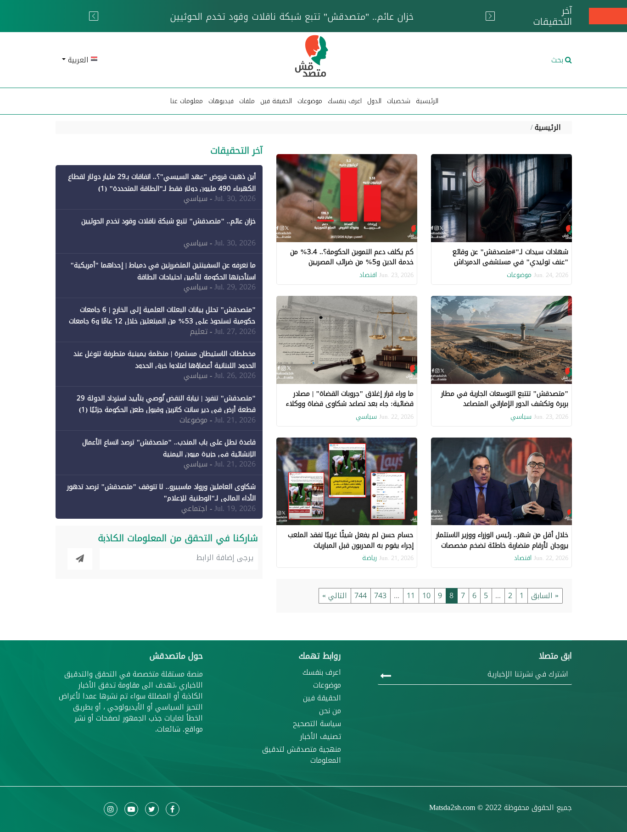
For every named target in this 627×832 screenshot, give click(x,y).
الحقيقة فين (276, 101)
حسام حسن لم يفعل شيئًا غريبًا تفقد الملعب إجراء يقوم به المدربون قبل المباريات (351, 540)
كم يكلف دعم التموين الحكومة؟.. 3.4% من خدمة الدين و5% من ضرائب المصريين (352, 257)
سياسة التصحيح (317, 723)
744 (360, 595)
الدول (374, 101)
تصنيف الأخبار (320, 736)
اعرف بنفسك (345, 101)
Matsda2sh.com (452, 807)
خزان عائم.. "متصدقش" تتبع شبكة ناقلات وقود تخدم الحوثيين (168, 221)
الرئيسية (427, 101)
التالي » (334, 595)
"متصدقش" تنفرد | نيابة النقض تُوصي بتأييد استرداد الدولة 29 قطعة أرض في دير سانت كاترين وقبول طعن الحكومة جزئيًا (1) (166, 404)
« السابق (545, 595)
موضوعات (519, 275)
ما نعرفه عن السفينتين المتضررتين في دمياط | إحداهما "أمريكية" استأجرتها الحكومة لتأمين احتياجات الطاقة (163, 271)
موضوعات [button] (309, 101)
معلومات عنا (186, 101)
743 (380, 595)
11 (411, 595)
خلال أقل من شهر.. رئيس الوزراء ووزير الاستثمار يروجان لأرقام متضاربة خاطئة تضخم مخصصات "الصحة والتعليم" (502, 545)
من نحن (330, 710)
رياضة (369, 558)
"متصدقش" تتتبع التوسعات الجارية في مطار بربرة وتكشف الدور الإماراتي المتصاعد (504, 398)
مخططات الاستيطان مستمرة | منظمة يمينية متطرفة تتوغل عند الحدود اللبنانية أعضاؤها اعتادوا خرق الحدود (164, 359)
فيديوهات (221, 101)
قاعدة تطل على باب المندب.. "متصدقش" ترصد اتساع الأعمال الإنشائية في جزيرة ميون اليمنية (169, 448)
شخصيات (398, 101)
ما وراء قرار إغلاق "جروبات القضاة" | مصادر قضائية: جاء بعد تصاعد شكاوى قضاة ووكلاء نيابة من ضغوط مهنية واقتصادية (350, 404)
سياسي (521, 416)
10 (426, 595)
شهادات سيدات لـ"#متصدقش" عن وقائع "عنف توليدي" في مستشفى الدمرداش (510, 257)
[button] (139, 60)
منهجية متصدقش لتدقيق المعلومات (301, 755)
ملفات (247, 101)
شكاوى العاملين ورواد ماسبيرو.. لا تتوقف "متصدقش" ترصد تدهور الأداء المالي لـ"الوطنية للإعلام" (161, 492)
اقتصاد (368, 275)
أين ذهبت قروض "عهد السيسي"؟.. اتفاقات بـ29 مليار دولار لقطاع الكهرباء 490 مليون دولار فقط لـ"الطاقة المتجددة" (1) (162, 182)
